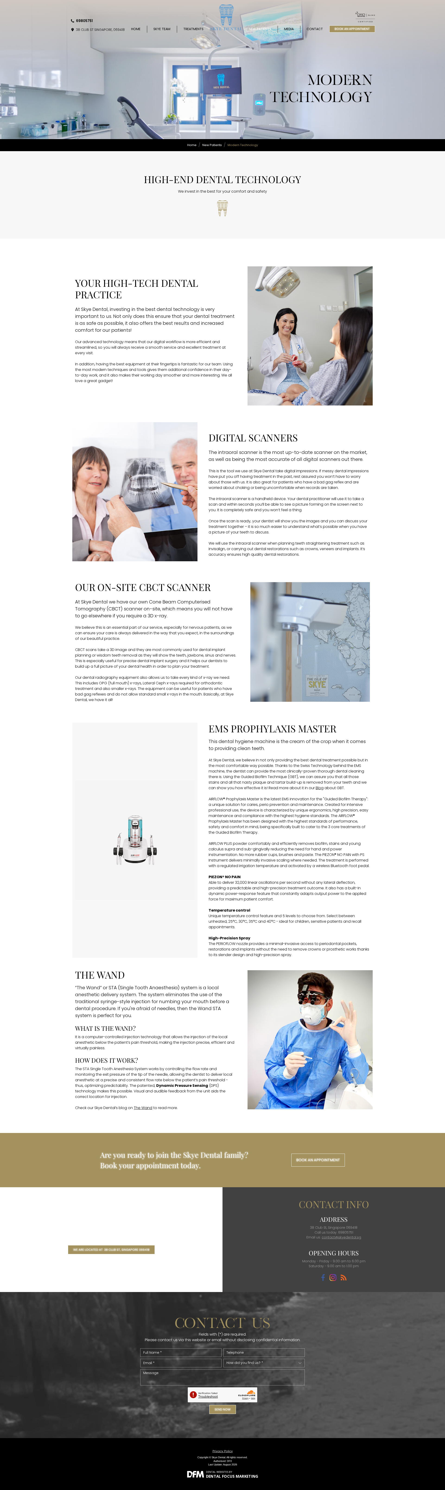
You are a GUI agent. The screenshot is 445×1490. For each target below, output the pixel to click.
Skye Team (161, 29)
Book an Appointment (318, 1160)
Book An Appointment (352, 29)
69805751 (84, 20)
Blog (320, 788)
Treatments (193, 29)
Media (289, 29)
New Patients (260, 29)
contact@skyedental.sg (341, 1237)
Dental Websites (217, 1472)
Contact (315, 29)
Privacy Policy (223, 1451)
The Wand (143, 1107)
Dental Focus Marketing (232, 1476)
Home (135, 29)
